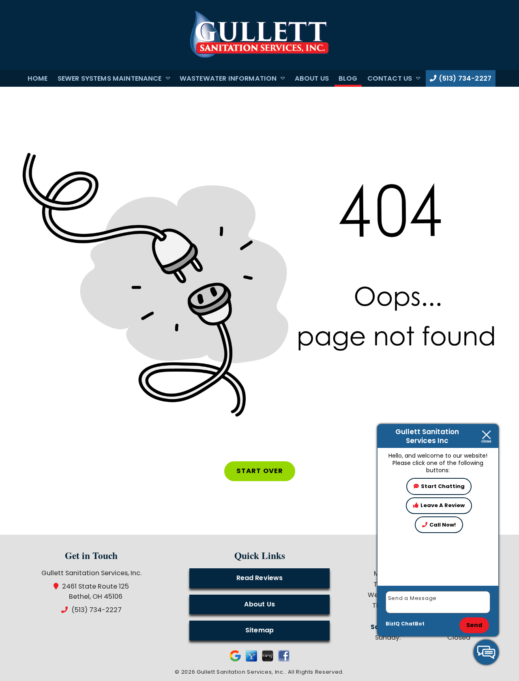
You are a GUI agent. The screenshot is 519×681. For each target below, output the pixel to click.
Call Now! (442, 525)
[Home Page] (259, 34)
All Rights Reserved (315, 672)
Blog (348, 78)
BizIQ (393, 623)
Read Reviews (259, 577)
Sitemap (259, 630)
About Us (312, 78)
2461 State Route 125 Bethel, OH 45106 (95, 591)
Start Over (259, 470)
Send (474, 625)
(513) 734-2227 (464, 78)
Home (38, 78)
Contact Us (389, 78)
